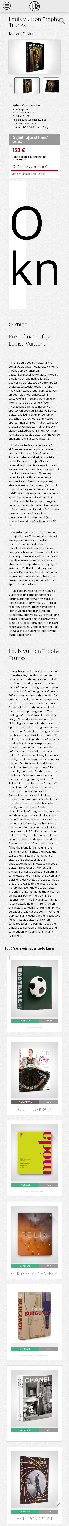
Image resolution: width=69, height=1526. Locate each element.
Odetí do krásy (34, 1109)
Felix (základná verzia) (34, 1273)
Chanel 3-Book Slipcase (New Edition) (34, 1437)
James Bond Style (34, 1518)
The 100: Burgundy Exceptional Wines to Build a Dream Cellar (34, 1355)
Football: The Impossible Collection (34, 1027)
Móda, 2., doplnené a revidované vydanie (34, 1191)
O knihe (17, 244)
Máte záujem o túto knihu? (28, 174)
